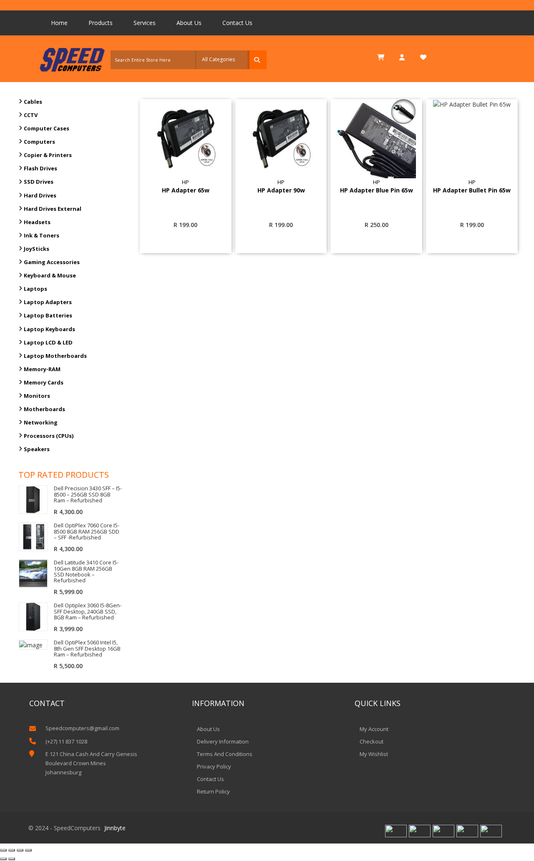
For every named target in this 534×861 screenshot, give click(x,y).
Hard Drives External (52, 208)
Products (100, 23)
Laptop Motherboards (55, 355)
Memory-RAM (42, 369)
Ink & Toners (41, 235)
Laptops (35, 288)
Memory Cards (43, 382)
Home (59, 23)
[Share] (11, 850)
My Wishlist (374, 754)
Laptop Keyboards (49, 329)
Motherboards (44, 409)
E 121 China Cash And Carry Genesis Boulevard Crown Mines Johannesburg (91, 763)
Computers (39, 141)
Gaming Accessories (52, 262)
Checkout (371, 741)
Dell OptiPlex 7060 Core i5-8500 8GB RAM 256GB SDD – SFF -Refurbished (86, 531)
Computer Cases (46, 128)
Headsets (37, 222)
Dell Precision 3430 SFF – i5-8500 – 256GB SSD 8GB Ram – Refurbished (88, 494)
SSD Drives (38, 181)
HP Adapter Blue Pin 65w (376, 190)
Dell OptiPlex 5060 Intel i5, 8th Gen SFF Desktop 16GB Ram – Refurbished (87, 648)
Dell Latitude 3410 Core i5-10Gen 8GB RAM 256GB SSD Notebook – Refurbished (86, 571)
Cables (33, 101)
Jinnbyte (115, 828)
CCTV (31, 115)
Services (145, 23)
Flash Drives (40, 168)
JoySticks (36, 248)
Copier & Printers (48, 155)
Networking (41, 422)
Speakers (37, 449)
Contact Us (237, 23)
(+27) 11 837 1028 (66, 741)
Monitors (37, 395)
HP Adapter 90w (281, 190)
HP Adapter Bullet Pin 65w (472, 190)
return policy (213, 791)
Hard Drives (40, 195)
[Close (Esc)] (3, 850)
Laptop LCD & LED (48, 342)
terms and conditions (224, 754)
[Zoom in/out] (28, 850)
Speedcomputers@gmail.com (82, 728)
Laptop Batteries (48, 315)
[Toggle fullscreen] (20, 850)
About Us (189, 23)
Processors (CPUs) (48, 435)
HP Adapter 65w (185, 190)
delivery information (223, 741)
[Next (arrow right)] (11, 859)
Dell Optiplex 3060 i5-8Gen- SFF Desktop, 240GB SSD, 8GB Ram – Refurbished (87, 611)
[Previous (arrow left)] (3, 859)
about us (208, 729)
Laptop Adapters (48, 302)
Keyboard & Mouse (50, 275)
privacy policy (214, 766)
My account (374, 729)
